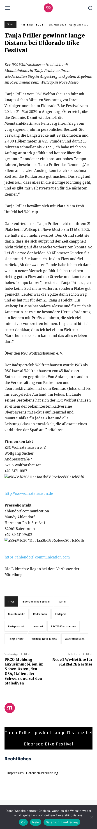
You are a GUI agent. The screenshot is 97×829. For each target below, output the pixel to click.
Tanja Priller (15, 638)
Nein (35, 822)
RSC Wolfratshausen (63, 626)
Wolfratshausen (75, 638)
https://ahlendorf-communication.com (37, 557)
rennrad (38, 626)
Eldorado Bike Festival (36, 601)
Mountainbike (16, 614)
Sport (10, 24)
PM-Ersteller (33, 24)
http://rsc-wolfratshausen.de (29, 493)
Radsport (60, 614)
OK (23, 822)
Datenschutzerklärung (62, 822)
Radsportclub (16, 626)
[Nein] (91, 817)
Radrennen (40, 614)
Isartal (62, 601)
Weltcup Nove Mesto (44, 638)
